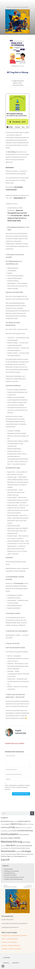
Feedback (17, 827)
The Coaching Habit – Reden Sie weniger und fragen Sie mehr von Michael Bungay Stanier (18, 218)
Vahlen (18, 854)
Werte (12, 856)
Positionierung (19, 845)
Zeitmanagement (19, 856)
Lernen (17, 838)
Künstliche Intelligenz (7, 838)
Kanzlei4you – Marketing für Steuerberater (11, 945)
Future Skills (22, 827)
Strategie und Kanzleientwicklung (13, 879)
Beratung (4, 821)
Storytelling (18, 851)
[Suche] (32, 813)
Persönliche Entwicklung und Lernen (14, 877)
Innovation (13, 831)
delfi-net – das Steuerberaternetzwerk (10, 938)
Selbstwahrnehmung (24, 848)
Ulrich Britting (12, 152)
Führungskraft (29, 827)
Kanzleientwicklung (25, 830)
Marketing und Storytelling (11, 871)
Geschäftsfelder (4, 830)
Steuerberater (8, 851)
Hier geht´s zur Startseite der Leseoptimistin (17, 7)
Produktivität (28, 845)
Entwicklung (5, 827)
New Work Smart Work (10, 875)
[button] (3, 966)
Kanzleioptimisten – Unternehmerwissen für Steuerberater (14, 935)
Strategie (26, 851)
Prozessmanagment (5, 848)
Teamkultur (3, 854)
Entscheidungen (30, 824)
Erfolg (12, 827)
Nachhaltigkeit (26, 842)
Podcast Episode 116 (19, 198)
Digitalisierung (16, 824)
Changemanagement (24, 821)
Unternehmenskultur (11, 854)
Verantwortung (24, 854)
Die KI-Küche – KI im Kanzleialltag (9, 942)
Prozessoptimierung (14, 848)
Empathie (24, 824)
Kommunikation (17, 66)
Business (15, 821)
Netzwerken (3, 845)
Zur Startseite (6, 957)
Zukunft (5, 859)
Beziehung (10, 821)
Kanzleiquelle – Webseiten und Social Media (11, 948)
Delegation (7, 824)
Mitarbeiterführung (11, 841)
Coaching (3, 824)
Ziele (26, 856)
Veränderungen (5, 856)
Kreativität (26, 834)
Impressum (6, 962)
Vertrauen (30, 854)
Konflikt (21, 834)
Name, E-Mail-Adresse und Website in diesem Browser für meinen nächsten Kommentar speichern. (17, 787)
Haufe (9, 830)
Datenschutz (15, 962)
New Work (10, 845)
